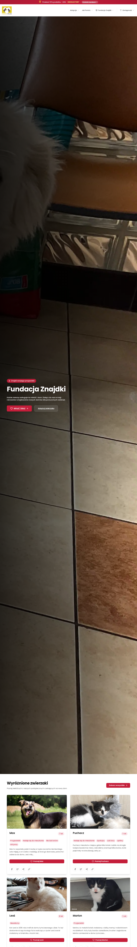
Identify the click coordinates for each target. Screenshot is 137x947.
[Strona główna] (7, 10)
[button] (37, 812)
